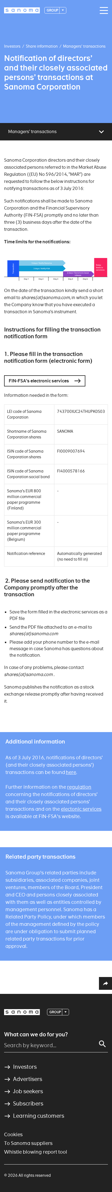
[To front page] (22, 10)
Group (53, 10)
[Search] (102, 1044)
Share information (42, 46)
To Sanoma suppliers (28, 1143)
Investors (12, 46)
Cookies (13, 1134)
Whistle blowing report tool (35, 1152)
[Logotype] (22, 1012)
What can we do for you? (36, 1034)
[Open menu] (102, 10)
